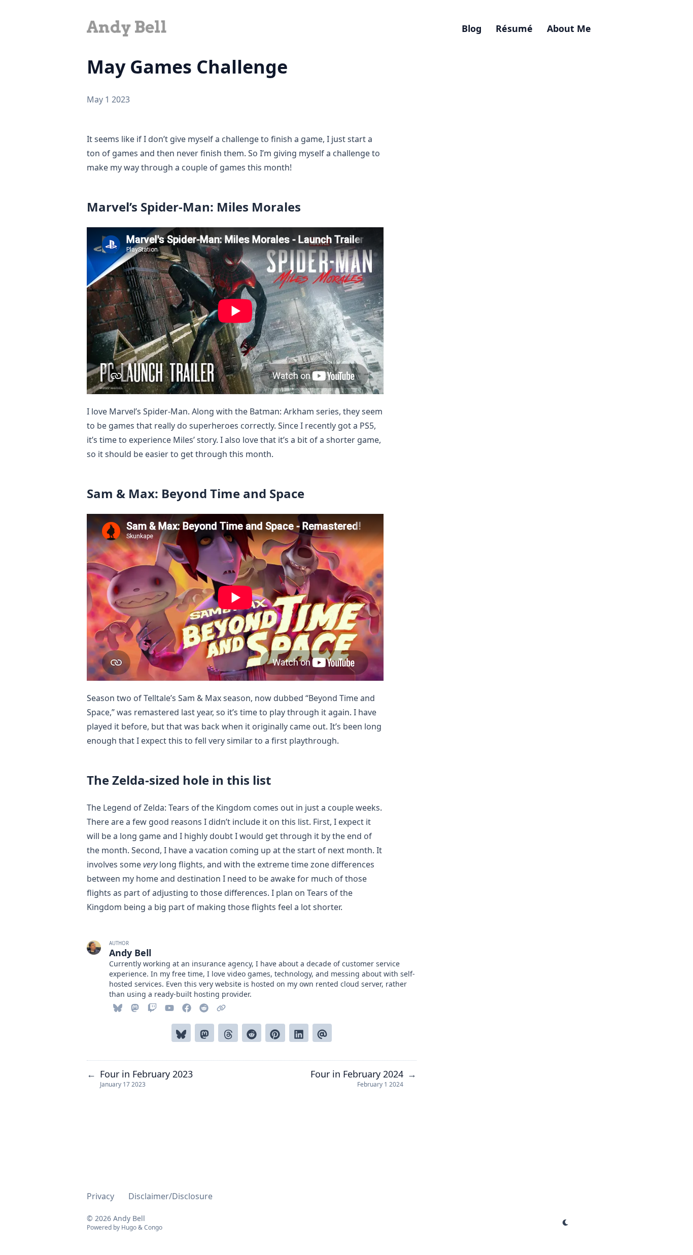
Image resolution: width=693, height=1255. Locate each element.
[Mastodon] (135, 1006)
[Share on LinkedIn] (298, 1033)
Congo (153, 1227)
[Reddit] (204, 1006)
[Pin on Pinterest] (275, 1033)
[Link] (221, 1006)
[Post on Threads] (227, 1033)
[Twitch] (152, 1006)
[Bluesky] (117, 1006)
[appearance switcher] (565, 1222)
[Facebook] (186, 1006)
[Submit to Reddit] (251, 1033)
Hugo (128, 1227)
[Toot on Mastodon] (204, 1033)
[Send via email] (322, 1033)
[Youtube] (169, 1006)
